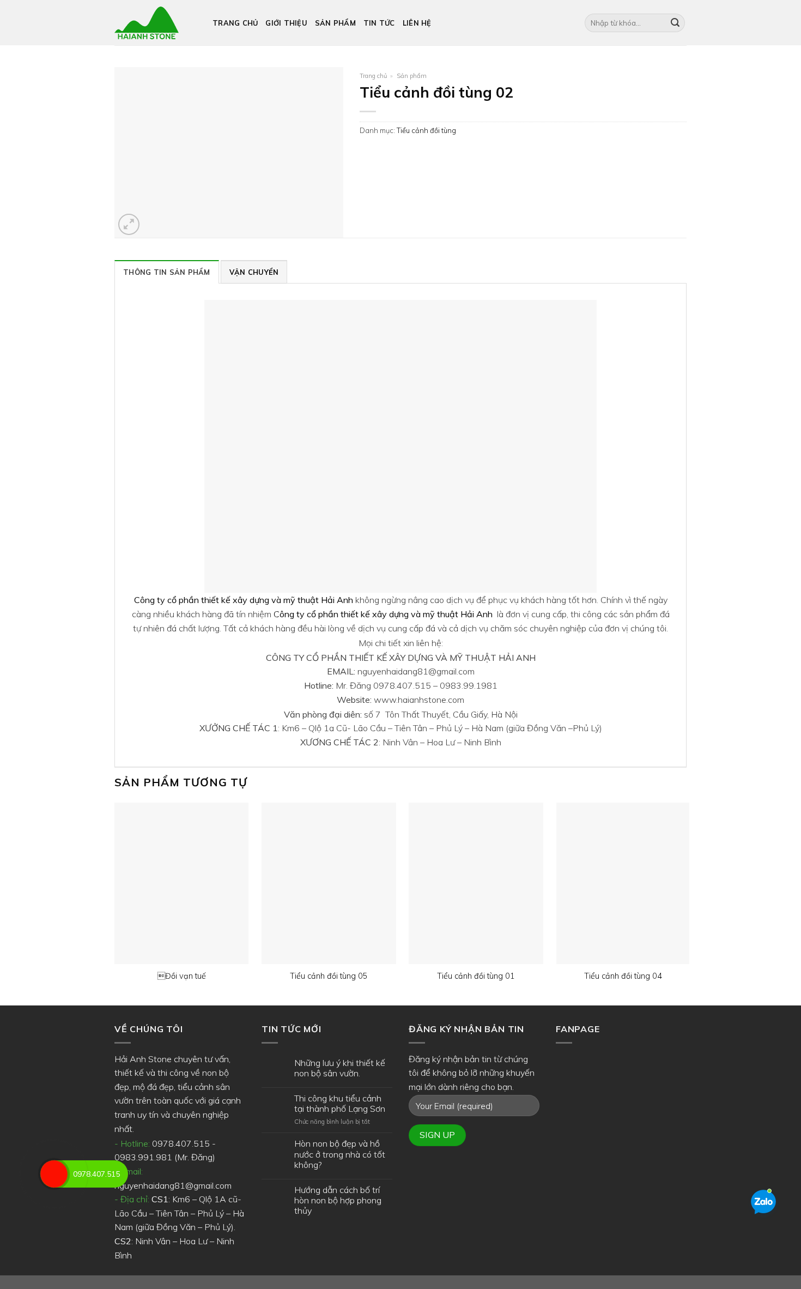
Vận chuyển (254, 272)
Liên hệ (417, 23)
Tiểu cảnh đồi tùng (426, 130)
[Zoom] (128, 224)
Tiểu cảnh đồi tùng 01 (476, 976)
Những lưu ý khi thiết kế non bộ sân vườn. (339, 1068)
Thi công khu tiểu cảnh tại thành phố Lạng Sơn (339, 1103)
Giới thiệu (286, 23)
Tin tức (379, 23)
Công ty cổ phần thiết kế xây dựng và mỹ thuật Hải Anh (243, 599)
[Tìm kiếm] (675, 23)
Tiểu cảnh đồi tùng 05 (329, 976)
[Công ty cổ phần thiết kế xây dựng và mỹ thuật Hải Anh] (155, 23)
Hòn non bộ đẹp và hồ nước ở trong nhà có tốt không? (339, 1154)
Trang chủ (235, 23)
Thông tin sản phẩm (166, 272)
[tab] (166, 271)
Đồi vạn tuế (181, 976)
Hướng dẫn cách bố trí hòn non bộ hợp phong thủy (337, 1200)
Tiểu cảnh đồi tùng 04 (623, 976)
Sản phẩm (335, 23)
